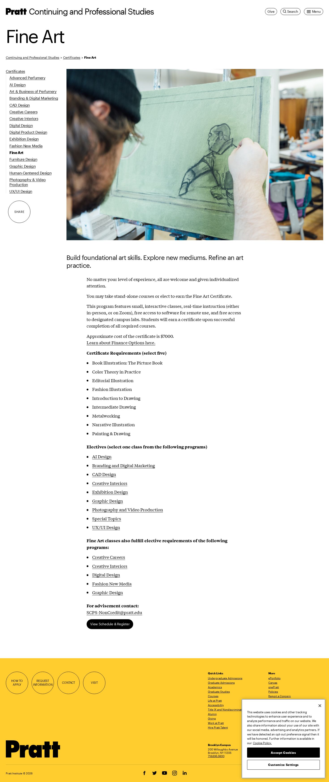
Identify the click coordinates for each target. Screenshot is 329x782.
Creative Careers (108, 557)
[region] (283, 738)
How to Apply (17, 682)
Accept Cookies (283, 752)
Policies (273, 691)
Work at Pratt (216, 722)
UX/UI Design (106, 527)
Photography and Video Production (127, 509)
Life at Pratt (215, 700)
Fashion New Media (112, 584)
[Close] (320, 706)
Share (19, 212)
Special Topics (106, 518)
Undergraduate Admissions (225, 678)
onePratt (273, 687)
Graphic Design (107, 501)
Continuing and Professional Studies (91, 11)
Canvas (272, 682)
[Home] (33, 749)
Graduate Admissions (221, 682)
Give (271, 11)
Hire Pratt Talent (218, 727)
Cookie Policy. (262, 743)
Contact (68, 682)
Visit (94, 682)
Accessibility (216, 705)
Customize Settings (283, 764)
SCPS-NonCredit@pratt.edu (114, 612)
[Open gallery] (194, 154)
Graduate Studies (219, 691)
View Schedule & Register (110, 624)
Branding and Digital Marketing (123, 465)
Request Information (43, 682)
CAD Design (104, 474)
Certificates (71, 57)
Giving (212, 718)
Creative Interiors (109, 483)
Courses (213, 696)
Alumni (212, 714)
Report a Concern (279, 696)
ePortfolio (274, 678)
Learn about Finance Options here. (121, 342)
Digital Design (106, 575)
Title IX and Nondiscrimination (227, 709)
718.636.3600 (216, 756)
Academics (215, 687)
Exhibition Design (110, 492)
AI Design (101, 456)
